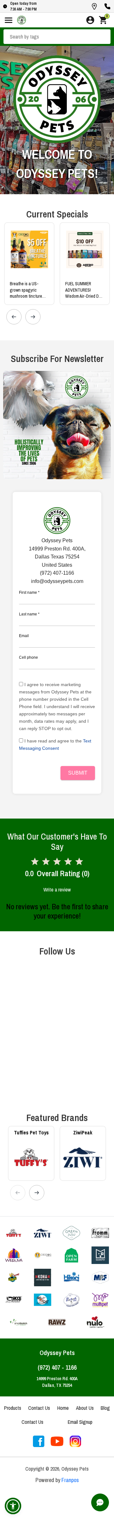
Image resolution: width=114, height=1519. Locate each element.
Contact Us (39, 1407)
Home (63, 1407)
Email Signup (80, 1421)
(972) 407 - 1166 (57, 1367)
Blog (105, 1407)
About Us (85, 1407)
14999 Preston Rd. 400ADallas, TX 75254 (57, 1382)
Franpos (70, 1480)
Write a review (57, 889)
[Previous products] (14, 316)
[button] (13, 1506)
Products (12, 1407)
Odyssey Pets (57, 1352)
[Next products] (33, 316)
